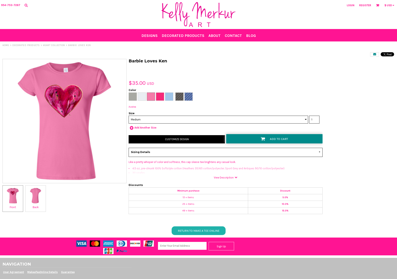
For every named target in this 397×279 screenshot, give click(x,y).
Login (350, 5)
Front (13, 207)
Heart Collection (54, 45)
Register (365, 5)
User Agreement (13, 272)
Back (36, 207)
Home (5, 45)
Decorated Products (26, 45)
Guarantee (68, 272)
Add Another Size (145, 127)
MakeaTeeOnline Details (42, 272)
